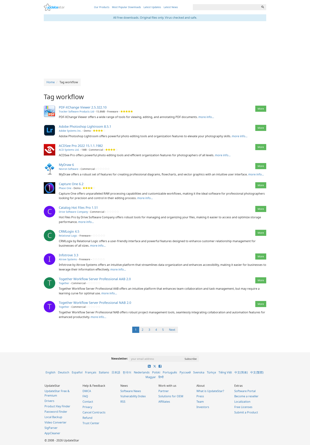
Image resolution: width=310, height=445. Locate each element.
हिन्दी (161, 377)
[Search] (262, 7)
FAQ (85, 396)
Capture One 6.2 (71, 184)
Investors (202, 407)
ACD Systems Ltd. (69, 149)
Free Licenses (243, 407)
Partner (163, 391)
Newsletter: (119, 359)
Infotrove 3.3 (68, 255)
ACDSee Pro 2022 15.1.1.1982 (81, 145)
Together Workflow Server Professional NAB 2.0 (95, 302)
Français (90, 372)
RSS (122, 402)
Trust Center (91, 423)
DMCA (87, 391)
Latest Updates (152, 7)
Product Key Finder (57, 406)
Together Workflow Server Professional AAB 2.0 (95, 279)
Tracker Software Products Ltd (76, 111)
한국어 (127, 372)
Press (200, 396)
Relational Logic (68, 235)
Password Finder (55, 412)
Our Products (101, 7)
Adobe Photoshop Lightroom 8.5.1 (85, 126)
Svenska (198, 372)
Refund (87, 418)
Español (77, 372)
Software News (130, 391)
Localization (242, 402)
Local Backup (53, 417)
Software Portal (245, 391)
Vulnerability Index (133, 396)
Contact (88, 402)
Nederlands (142, 372)
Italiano (104, 372)
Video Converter (55, 422)
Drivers (49, 401)
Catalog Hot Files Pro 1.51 (78, 207)
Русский (185, 372)
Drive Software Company (73, 211)
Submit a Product (246, 412)
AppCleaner (52, 433)
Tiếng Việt (225, 372)
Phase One (65, 188)
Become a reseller (246, 396)
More (261, 108)
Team (200, 402)
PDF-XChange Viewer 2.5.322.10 (83, 107)
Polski (156, 372)
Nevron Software (68, 169)
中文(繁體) (257, 372)
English (50, 372)
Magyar (150, 377)
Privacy (87, 407)
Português (170, 372)
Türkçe (211, 372)
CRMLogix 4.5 (69, 231)
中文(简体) (241, 372)
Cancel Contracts (94, 412)
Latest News (171, 7)
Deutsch (63, 372)
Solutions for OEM (170, 396)
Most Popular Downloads (126, 7)
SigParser (51, 428)
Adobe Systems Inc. (70, 130)
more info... (206, 117)
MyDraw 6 (66, 165)
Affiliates (164, 402)
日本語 (116, 372)
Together (64, 283)
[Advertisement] (155, 50)
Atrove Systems (68, 259)
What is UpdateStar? (210, 391)
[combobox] (226, 7)
